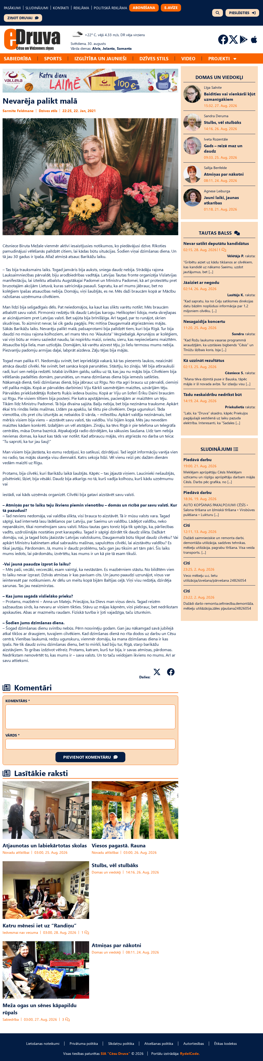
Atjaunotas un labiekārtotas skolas (45, 845)
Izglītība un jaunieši (100, 58)
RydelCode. (190, 1053)
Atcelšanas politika (158, 1043)
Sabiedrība (17, 58)
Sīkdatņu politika (121, 1043)
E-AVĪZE (170, 7)
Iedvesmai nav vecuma (20, 932)
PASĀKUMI (12, 7)
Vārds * (12, 735)
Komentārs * (17, 700)
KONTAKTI (61, 7)
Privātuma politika (84, 1043)
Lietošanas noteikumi (42, 1043)
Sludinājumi (216, 449)
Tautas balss (216, 233)
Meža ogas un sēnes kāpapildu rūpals (40, 1008)
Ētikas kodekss (225, 1043)
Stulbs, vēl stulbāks (115, 864)
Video (188, 58)
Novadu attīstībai (16, 852)
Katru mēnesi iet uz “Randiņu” (40, 925)
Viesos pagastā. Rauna (119, 845)
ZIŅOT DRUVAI (19, 17)
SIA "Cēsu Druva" (115, 1053)
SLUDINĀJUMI (36, 7)
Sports (53, 58)
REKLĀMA (81, 7)
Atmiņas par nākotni (116, 944)
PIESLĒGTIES (239, 12)
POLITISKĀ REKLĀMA (110, 7)
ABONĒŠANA (144, 7)
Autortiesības (193, 1043)
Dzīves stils (153, 58)
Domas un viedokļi (106, 872)
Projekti (219, 58)
